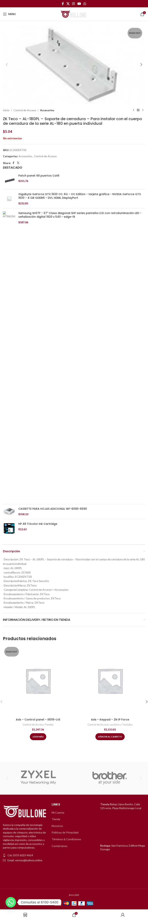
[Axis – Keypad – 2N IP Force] (110, 681)
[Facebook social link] (63, 4)
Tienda (56, 819)
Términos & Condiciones (66, 839)
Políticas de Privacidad (65, 832)
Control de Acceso (24, 110)
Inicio (6, 110)
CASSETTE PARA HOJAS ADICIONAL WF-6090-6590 (52, 509)
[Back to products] (138, 110)
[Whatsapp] (11, 902)
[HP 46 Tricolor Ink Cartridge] (9, 528)
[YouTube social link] (79, 4)
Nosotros (57, 825)
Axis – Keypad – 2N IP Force (110, 719)
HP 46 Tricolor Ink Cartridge (37, 524)
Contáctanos (59, 846)
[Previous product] (133, 110)
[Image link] (25, 811)
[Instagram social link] (73, 4)
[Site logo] (74, 13)
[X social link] (68, 4)
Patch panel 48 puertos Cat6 (38, 176)
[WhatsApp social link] (84, 4)
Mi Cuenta (58, 812)
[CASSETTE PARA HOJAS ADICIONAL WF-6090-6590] (9, 511)
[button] (7, 64)
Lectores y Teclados (121, 724)
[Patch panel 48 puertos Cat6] (9, 180)
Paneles (49, 724)
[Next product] (142, 110)
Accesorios (47, 110)
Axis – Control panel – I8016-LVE (38, 719)
